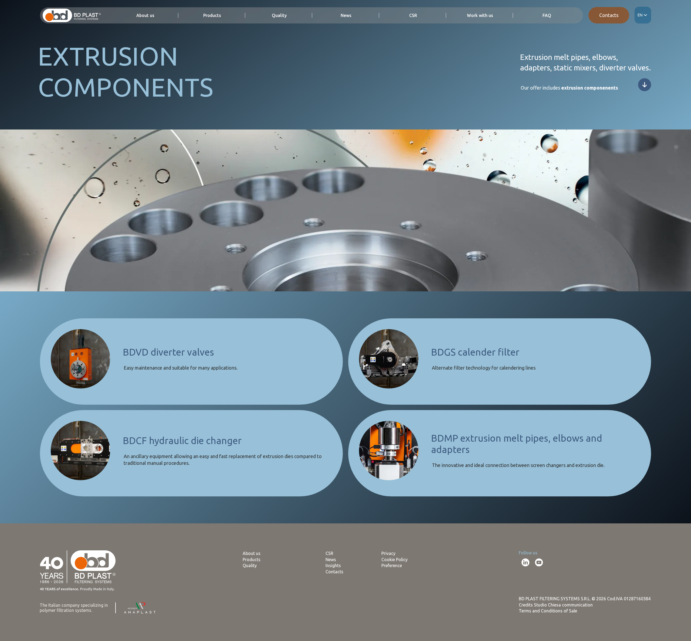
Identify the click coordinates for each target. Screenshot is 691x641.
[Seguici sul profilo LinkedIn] (525, 562)
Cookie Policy (394, 559)
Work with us (480, 15)
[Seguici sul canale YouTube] (539, 562)
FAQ (547, 15)
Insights (333, 565)
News (346, 15)
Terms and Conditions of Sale (548, 610)
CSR (413, 15)
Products (212, 15)
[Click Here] (644, 84)
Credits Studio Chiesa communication (556, 604)
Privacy (388, 553)
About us (145, 15)
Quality (279, 15)
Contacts (608, 15)
